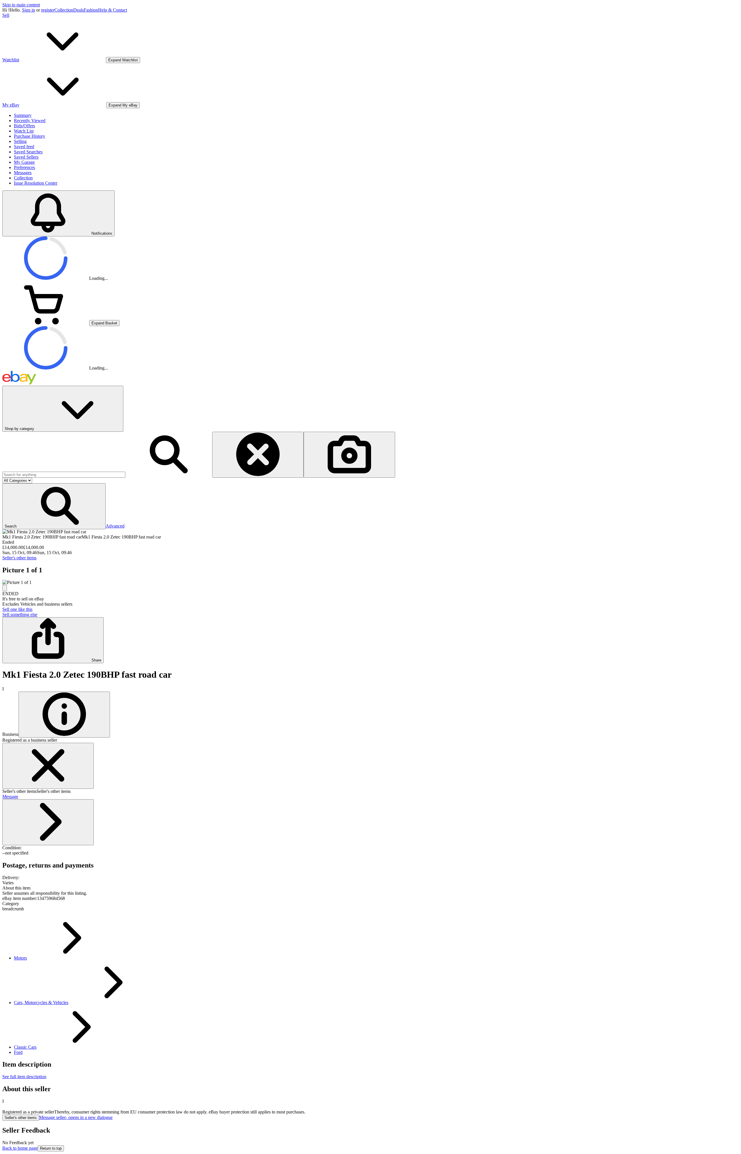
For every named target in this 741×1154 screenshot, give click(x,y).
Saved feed (24, 146)
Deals (78, 10)
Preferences (24, 167)
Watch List (24, 130)
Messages (23, 172)
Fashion (91, 10)
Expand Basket (104, 323)
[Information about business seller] (64, 715)
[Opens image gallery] (4, 588)
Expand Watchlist (123, 60)
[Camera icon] (349, 455)
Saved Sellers (26, 157)
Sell (5, 15)
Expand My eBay (123, 105)
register (47, 10)
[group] (370, 582)
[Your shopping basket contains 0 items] (45, 322)
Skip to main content (21, 4)
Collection (63, 10)
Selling (20, 141)
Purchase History (29, 136)
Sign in (28, 10)
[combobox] (63, 475)
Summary (23, 115)
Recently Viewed (29, 120)
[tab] (370, 888)
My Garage (24, 162)
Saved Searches (28, 151)
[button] (54, 506)
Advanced (115, 525)
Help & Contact (112, 10)
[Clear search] (258, 455)
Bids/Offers (24, 125)
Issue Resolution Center (35, 183)
